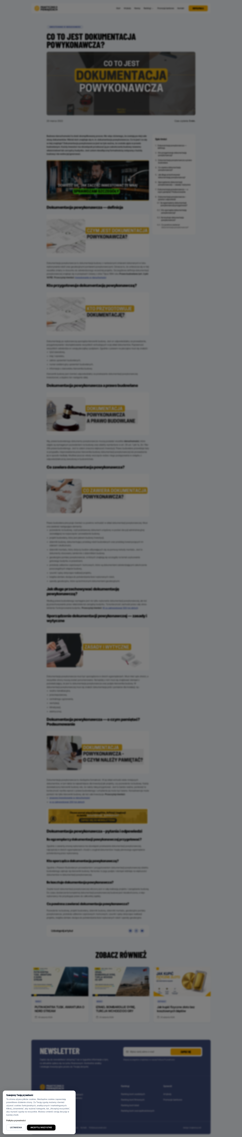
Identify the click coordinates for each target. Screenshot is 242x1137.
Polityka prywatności (16, 1120)
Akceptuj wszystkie (41, 1127)
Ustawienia (16, 1127)
